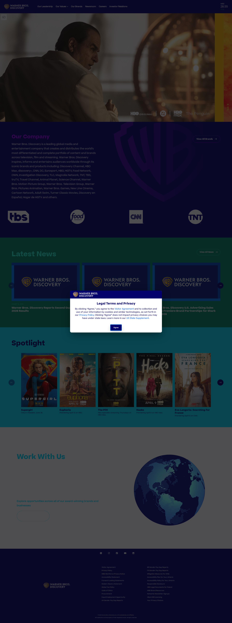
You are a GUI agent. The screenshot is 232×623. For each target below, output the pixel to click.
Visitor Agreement (124, 308)
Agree (116, 327)
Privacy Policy (86, 315)
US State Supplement (137, 318)
